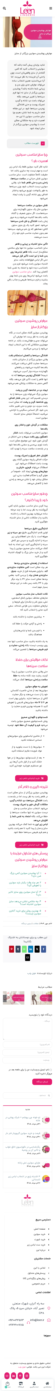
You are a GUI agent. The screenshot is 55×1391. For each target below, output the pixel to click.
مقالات (35, 923)
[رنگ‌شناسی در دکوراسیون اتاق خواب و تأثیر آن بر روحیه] (46, 1147)
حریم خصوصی (38, 1283)
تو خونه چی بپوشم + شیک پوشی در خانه (22, 1119)
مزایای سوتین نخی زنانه (29, 1162)
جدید (27, 1109)
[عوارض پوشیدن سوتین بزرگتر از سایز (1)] (27, 291)
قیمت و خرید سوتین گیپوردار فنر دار (22, 1133)
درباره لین (40, 1250)
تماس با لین (39, 1268)
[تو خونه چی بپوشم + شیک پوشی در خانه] (41, 998)
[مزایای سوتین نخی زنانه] (46, 1163)
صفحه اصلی (39, 1229)
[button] (27, 143)
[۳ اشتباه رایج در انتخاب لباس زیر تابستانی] (46, 1177)
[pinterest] (20, 1375)
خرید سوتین (39, 1234)
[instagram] (26, 1375)
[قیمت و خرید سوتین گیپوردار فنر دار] (13, 998)
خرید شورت (39, 1239)
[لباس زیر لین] (27, 1)
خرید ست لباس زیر (36, 1244)
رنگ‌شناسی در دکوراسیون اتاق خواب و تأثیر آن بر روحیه (22, 1149)
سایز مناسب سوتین (22, 271)
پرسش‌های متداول (36, 1273)
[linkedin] (13, 1375)
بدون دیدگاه (26, 923)
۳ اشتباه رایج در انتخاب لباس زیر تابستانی (24, 1178)
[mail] (7, 1375)
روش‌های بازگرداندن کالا (34, 1278)
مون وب (31, 973)
